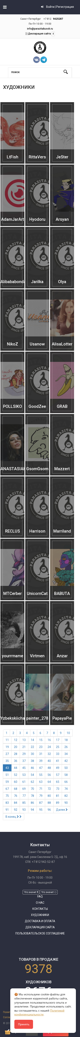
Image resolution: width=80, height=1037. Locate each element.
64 (49, 781)
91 (7, 809)
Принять (23, 1024)
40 (49, 761)
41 (57, 761)
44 (15, 767)
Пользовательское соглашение (40, 933)
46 (32, 767)
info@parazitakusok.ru (40, 28)
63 (40, 781)
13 (24, 740)
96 (49, 809)
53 (24, 774)
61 (24, 781)
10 (68, 733)
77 (24, 795)
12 (15, 740)
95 (40, 809)
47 (40, 767)
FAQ (40, 896)
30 (32, 754)
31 (40, 754)
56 (49, 774)
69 (24, 788)
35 (7, 761)
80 (49, 795)
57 (57, 774)
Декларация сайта (39, 33)
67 (7, 788)
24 (49, 747)
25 (57, 747)
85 (24, 802)
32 (49, 754)
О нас (40, 902)
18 (66, 740)
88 (49, 802)
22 (32, 747)
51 (7, 774)
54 (32, 774)
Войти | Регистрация (60, 6)
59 (7, 781)
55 (40, 774)
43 (7, 767)
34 (66, 754)
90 (66, 802)
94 (32, 809)
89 (57, 802)
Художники (40, 915)
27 (7, 754)
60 (15, 781)
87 (40, 802)
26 (66, 747)
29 (24, 754)
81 (57, 795)
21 (24, 747)
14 (32, 740)
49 (57, 767)
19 (7, 747)
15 (40, 740)
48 (49, 767)
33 (57, 754)
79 (40, 795)
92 (15, 809)
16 (49, 740)
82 (66, 795)
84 (15, 802)
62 (32, 781)
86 (32, 802)
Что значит (30, 892)
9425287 (58, 18)
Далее (61, 809)
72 (49, 788)
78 (32, 795)
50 (66, 767)
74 (66, 788)
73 (57, 788)
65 (57, 781)
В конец (11, 816)
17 (57, 740)
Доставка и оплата (40, 921)
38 (32, 761)
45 (24, 767)
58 (66, 774)
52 (15, 774)
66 (66, 781)
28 (15, 754)
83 (7, 802)
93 (24, 809)
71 (40, 788)
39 (40, 761)
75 (7, 795)
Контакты (40, 908)
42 (66, 761)
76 (15, 795)
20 (15, 747)
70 (32, 788)
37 (24, 761)
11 (7, 740)
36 (15, 761)
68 (15, 788)
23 (40, 747)
